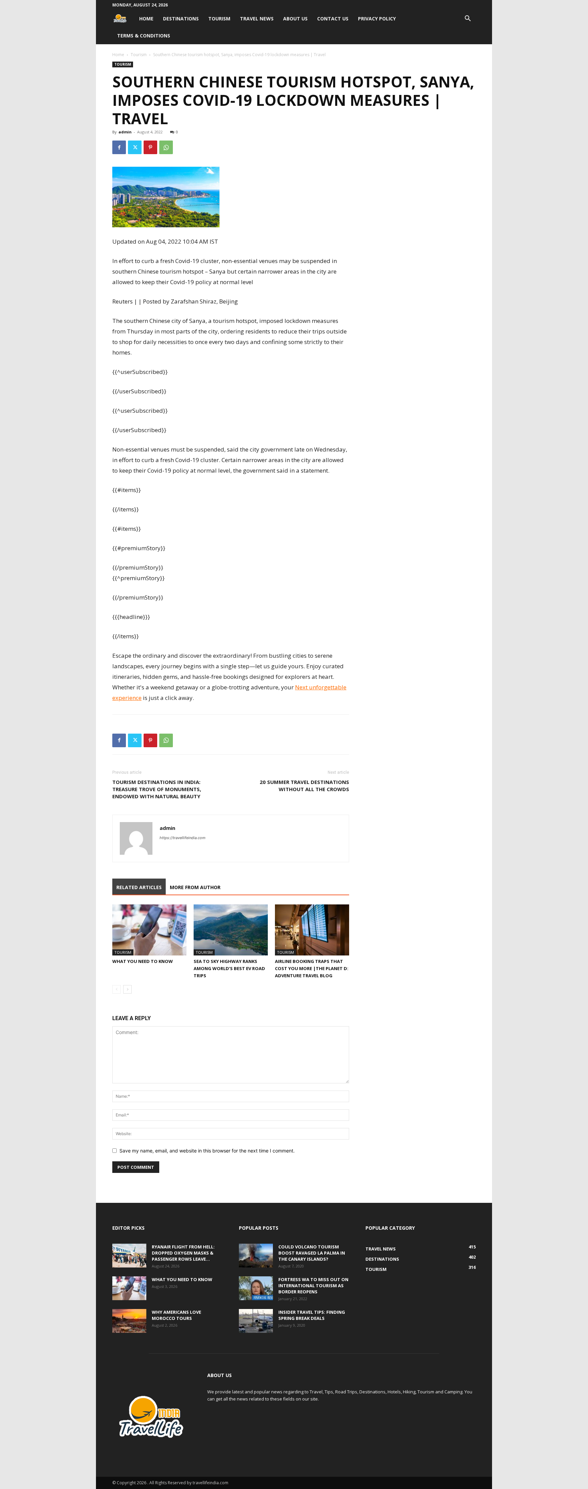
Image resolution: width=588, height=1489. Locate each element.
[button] (467, 19)
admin (125, 131)
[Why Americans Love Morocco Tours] (129, 1321)
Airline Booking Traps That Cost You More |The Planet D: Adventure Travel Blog (311, 968)
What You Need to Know (142, 961)
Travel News (257, 18)
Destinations (181, 18)
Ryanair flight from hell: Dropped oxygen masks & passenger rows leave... (183, 1253)
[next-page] (127, 989)
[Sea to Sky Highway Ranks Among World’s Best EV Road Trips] (231, 929)
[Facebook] (119, 147)
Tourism (219, 18)
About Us (295, 18)
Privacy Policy (377, 18)
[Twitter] (135, 147)
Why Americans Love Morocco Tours (176, 1315)
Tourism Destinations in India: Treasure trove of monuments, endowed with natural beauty (156, 789)
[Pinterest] (150, 147)
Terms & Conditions (143, 35)
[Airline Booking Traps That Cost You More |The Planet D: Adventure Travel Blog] (312, 929)
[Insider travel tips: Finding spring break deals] (256, 1321)
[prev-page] (116, 989)
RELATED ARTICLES (139, 887)
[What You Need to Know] (149, 929)
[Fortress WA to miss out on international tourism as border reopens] (256, 1288)
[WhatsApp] (166, 147)
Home (146, 18)
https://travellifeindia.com (183, 837)
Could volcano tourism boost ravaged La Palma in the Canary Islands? (311, 1253)
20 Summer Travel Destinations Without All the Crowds (304, 785)
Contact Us (332, 18)
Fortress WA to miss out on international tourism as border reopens (313, 1285)
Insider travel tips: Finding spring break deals (311, 1315)
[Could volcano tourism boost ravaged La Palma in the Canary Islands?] (256, 1255)
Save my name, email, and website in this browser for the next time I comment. (207, 1150)
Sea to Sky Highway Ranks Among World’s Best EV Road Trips (229, 968)
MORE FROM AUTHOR (195, 887)
